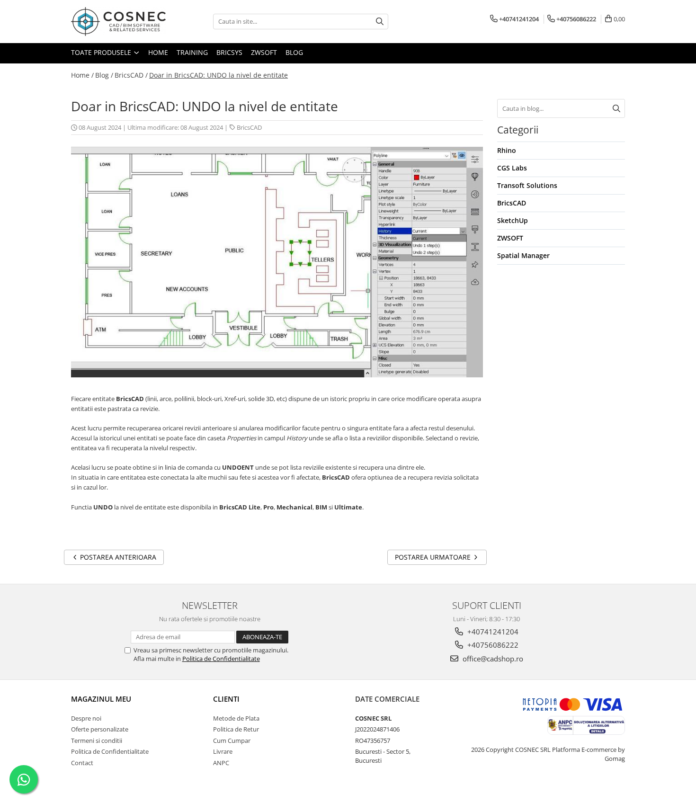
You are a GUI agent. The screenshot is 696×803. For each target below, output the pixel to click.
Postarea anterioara (117, 557)
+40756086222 (491, 645)
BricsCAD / (131, 75)
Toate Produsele (102, 52)
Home (158, 52)
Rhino (506, 150)
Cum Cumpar (231, 740)
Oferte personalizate (99, 729)
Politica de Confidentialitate (221, 658)
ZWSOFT (264, 52)
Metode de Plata (236, 718)
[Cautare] (379, 21)
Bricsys (229, 52)
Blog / (104, 75)
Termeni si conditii (96, 740)
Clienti (226, 699)
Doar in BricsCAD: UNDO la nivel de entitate (218, 75)
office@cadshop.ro (492, 658)
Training (192, 52)
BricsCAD (249, 127)
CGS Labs (512, 167)
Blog (294, 52)
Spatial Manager (523, 255)
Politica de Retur (236, 729)
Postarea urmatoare (434, 557)
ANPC (221, 762)
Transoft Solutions (527, 185)
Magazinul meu (101, 699)
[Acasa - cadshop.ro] (118, 21)
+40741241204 (491, 631)
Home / (82, 75)
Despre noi (86, 718)
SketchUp (512, 220)
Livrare (222, 751)
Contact (82, 762)
